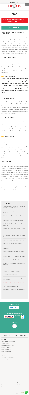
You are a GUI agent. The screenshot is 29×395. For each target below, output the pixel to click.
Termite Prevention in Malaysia (10, 274)
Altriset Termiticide (4, 343)
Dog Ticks (19, 376)
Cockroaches (3, 380)
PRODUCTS (3, 339)
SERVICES (3, 355)
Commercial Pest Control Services (7, 357)
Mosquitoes (3, 384)
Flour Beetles (19, 384)
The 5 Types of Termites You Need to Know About (14, 282)
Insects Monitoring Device (6, 349)
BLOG (17, 335)
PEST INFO (3, 374)
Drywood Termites (4, 386)
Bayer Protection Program (6, 370)
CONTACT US (23, 335)
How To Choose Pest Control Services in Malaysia (14, 228)
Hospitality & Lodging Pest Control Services (9, 361)
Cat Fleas (19, 378)
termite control (18, 49)
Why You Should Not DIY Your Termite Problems (14, 293)
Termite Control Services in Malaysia (11, 271)
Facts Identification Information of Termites (13, 220)
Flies (18, 380)
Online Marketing (9, 392)
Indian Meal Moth (20, 386)
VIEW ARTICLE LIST (14, 27)
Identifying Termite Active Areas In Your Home (13, 240)
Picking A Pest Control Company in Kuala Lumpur (14, 256)
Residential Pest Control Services (7, 363)
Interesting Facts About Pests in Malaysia (12, 243)
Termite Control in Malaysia (9, 268)
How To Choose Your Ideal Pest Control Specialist (14, 232)
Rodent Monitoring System (6, 351)
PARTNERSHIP (4, 368)
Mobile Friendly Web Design (16, 392)
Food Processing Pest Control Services (8, 359)
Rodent (2, 378)
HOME (5, 335)
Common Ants (4, 382)
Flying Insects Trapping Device (6, 347)
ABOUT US (11, 335)
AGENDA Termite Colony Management (8, 341)
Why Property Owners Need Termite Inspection (14, 289)
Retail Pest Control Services (6, 364)
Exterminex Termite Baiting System (7, 345)
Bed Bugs (19, 382)
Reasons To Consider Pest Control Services (13, 259)
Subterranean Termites (5, 376)
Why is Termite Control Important (10, 286)
